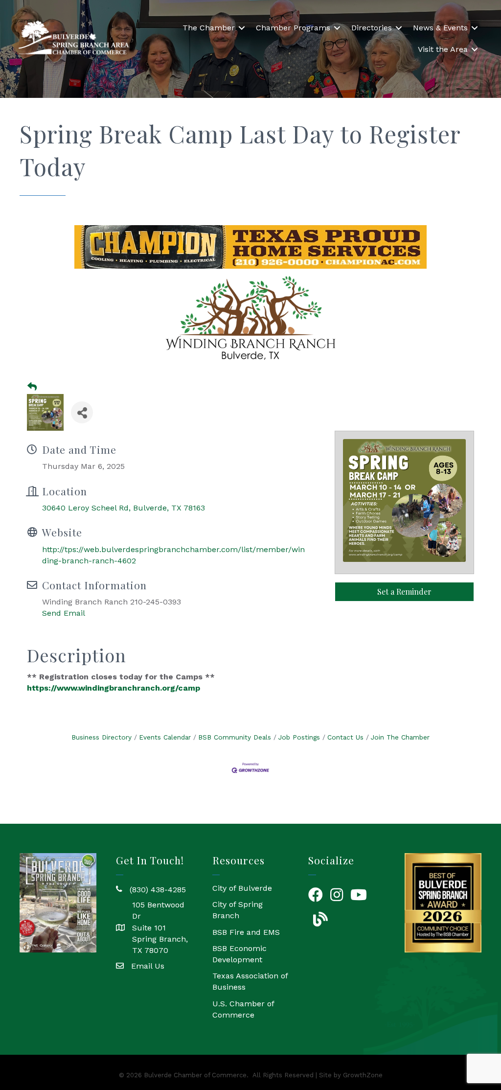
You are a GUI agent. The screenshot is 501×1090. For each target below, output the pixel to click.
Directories (371, 27)
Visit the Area (443, 49)
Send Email (63, 613)
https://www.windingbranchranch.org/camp (113, 688)
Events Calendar (165, 737)
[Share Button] (82, 412)
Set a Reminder (404, 591)
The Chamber (208, 27)
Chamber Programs (293, 27)
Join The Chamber (400, 737)
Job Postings (299, 737)
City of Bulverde (242, 888)
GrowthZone (363, 1075)
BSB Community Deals (234, 737)
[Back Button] (32, 387)
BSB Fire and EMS (246, 932)
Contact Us (345, 737)
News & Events (440, 27)
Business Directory (101, 737)
